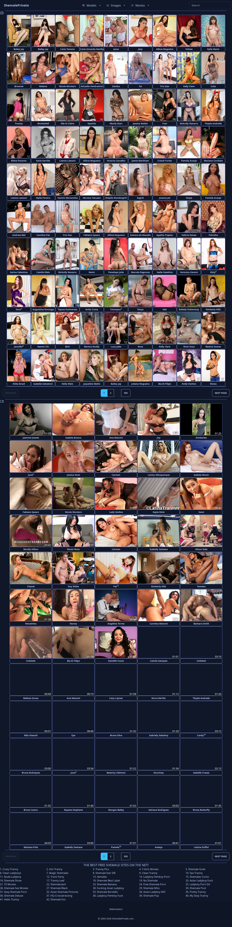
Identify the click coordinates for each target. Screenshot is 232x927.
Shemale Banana (107, 884)
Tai (140, 86)
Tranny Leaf (57, 880)
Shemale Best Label (108, 880)
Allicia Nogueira (164, 49)
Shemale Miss (151, 887)
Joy (158, 437)
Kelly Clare (189, 86)
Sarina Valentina (19, 272)
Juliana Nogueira (140, 383)
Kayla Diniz (159, 512)
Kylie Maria (213, 49)
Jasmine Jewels (31, 437)
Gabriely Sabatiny (158, 735)
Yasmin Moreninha (67, 197)
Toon (19, 309)
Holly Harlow (189, 383)
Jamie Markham (140, 160)
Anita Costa (91, 309)
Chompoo (116, 309)
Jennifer (19, 346)
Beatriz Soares (213, 346)
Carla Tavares (67, 49)
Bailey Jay (19, 49)
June (31, 474)
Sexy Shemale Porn (15, 891)
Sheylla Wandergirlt (116, 197)
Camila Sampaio (158, 660)
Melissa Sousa (30, 697)
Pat (116, 586)
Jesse (116, 49)
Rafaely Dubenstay (189, 309)
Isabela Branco (73, 437)
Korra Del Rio (159, 697)
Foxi (164, 123)
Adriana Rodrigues (159, 809)
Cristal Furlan (164, 160)
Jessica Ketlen (140, 123)
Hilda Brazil (19, 383)
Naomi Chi (43, 346)
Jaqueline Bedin (91, 383)
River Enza (189, 346)
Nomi (92, 272)
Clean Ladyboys (12, 872)
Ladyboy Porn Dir (200, 884)
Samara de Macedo (140, 235)
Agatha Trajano (164, 235)
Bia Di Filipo (164, 383)
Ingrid (140, 197)
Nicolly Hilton (30, 549)
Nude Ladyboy (12, 876)
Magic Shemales (58, 872)
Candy (201, 735)
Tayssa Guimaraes (67, 309)
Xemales (102, 876)
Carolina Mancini (159, 623)
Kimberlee (201, 437)
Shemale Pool (198, 887)
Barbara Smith (201, 623)
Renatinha (30, 623)
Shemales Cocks (199, 876)
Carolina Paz (43, 235)
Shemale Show (13, 880)
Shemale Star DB (105, 872)
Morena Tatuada (92, 197)
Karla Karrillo (43, 160)
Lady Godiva (116, 512)
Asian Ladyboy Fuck (201, 880)
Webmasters (116, 908)
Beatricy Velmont (116, 772)
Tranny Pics (102, 868)
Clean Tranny (149, 872)
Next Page (221, 392)
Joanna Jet (164, 197)
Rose (140, 346)
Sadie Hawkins (165, 272)
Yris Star (164, 86)
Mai (165, 309)
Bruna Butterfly (201, 809)
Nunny (73, 623)
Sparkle (92, 123)
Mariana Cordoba (213, 160)
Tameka (201, 586)
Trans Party (57, 876)
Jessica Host (73, 474)
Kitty (213, 272)
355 (126, 392)
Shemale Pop (151, 895)
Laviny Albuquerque (159, 474)
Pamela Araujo (189, 160)
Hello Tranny (11, 899)
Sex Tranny (196, 872)
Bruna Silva (116, 735)
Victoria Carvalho (116, 160)
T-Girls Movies (150, 868)
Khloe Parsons (19, 160)
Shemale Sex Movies (16, 887)
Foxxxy (19, 123)
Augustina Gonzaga (43, 309)
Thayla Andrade (213, 123)
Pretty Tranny (198, 891)
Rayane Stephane (73, 809)
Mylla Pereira (43, 197)
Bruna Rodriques (31, 772)
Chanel (31, 586)
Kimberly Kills (213, 309)
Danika (116, 86)
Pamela (116, 846)
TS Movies (10, 884)
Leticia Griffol (201, 846)
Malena (43, 86)
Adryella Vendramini (92, 86)
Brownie (18, 86)
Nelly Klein (67, 383)
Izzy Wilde (73, 586)
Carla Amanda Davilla (91, 49)
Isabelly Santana (159, 549)
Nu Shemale (150, 880)
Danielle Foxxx (116, 660)
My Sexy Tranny (199, 895)
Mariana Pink (31, 846)
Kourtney (159, 772)
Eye (73, 735)
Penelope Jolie (116, 272)
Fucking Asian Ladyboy (110, 887)
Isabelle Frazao (201, 772)
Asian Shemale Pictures (64, 891)
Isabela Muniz (201, 474)
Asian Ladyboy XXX (154, 891)
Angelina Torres (116, 623)
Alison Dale (201, 549)
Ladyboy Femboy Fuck (110, 895)
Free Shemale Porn (154, 884)
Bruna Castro (31, 809)
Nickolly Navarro (189, 123)
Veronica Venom (189, 272)
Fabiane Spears (91, 235)
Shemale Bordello (107, 891)
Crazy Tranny (10, 868)
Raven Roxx (73, 549)
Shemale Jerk (58, 884)
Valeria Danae (188, 235)
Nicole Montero (67, 86)
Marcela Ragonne (140, 272)
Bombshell (43, 123)
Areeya (158, 846)
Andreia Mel (18, 235)
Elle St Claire (67, 123)
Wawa (213, 383)
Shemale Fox (58, 899)
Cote (213, 86)
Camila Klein (43, 272)
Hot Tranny (55, 868)
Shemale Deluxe (13, 895)
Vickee (189, 49)
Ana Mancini (116, 437)
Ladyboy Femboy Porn (156, 876)
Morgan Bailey (116, 809)
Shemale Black (59, 887)
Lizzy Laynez (116, 697)
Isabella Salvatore (43, 383)
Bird (67, 346)
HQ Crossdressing (61, 895)
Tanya (189, 197)
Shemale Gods (196, 868)
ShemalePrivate (16, 5)
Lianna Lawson (67, 160)
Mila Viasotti (31, 735)
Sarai (201, 512)
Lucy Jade (116, 346)
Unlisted (30, 660)
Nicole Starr (116, 123)
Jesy (140, 49)
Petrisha (213, 235)
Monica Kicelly (91, 346)
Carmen (116, 474)
